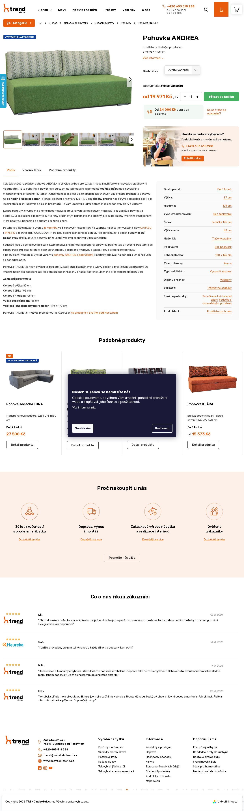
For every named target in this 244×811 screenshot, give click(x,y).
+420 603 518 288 (181, 6)
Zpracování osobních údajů (163, 766)
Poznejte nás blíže (122, 557)
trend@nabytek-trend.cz (60, 755)
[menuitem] (44, 7)
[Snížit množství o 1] (184, 96)
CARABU (145, 227)
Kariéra (150, 761)
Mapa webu (153, 781)
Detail (15, 444)
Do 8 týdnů (224, 189)
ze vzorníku (50, 227)
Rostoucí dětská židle (206, 757)
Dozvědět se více (29, 539)
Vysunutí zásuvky (221, 271)
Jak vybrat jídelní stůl (111, 766)
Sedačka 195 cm (222, 222)
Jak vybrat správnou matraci (116, 771)
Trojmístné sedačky (219, 288)
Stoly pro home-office (206, 766)
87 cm (228, 197)
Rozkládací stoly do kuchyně (210, 752)
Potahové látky (107, 757)
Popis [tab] (11, 170)
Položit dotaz (193, 158)
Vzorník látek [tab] (31, 170)
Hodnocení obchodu (158, 757)
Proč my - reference (110, 747)
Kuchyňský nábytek (205, 747)
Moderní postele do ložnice (209, 771)
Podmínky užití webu (158, 776)
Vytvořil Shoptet (228, 801)
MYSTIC (10, 232)
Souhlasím (83, 428)
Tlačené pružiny (222, 238)
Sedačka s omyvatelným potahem (217, 301)
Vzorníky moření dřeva (112, 752)
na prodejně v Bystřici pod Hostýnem (94, 312)
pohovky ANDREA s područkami (73, 254)
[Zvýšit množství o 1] (197, 96)
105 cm (227, 205)
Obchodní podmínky (158, 771)
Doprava (151, 752)
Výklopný (226, 279)
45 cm (228, 230)
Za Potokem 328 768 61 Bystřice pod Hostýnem (64, 741)
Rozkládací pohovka (219, 311)
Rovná (228, 263)
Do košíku (221, 96)
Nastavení (162, 428)
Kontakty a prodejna (158, 747)
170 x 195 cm (223, 255)
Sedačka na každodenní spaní (217, 298)
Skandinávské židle (204, 761)
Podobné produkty (62, 170)
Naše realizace (107, 761)
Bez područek (223, 247)
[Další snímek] (130, 79)
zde (93, 407)
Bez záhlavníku (222, 214)
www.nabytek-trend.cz (58, 761)
